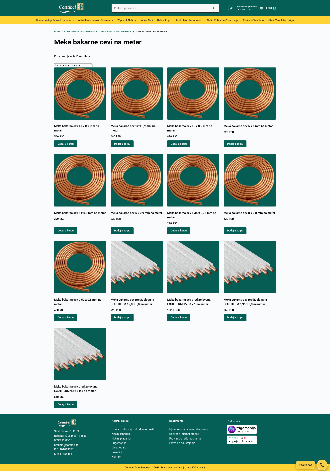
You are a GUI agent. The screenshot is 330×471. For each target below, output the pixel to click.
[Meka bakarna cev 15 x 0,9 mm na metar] (193, 93)
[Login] (261, 8)
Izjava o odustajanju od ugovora (188, 429)
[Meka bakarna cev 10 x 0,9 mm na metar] (80, 93)
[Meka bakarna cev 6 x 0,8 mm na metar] (80, 180)
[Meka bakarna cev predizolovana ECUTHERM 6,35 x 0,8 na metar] (250, 267)
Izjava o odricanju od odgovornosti (133, 429)
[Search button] (214, 8)
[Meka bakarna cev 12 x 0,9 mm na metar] (137, 93)
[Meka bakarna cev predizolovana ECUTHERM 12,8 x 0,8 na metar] (137, 267)
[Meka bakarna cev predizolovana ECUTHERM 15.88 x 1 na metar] (193, 267)
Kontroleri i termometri (188, 20)
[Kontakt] (322, 465)
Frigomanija (119, 443)
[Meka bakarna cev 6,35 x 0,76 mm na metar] (193, 180)
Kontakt (116, 456)
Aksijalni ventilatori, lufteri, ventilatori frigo (268, 20)
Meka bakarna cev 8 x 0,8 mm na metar (249, 213)
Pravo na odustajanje (182, 443)
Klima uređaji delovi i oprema (53, 20)
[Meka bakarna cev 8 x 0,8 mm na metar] (250, 180)
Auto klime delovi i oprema (94, 20)
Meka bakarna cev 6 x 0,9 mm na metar (136, 213)
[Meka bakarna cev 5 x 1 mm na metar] (250, 93)
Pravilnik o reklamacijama (185, 438)
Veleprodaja (119, 447)
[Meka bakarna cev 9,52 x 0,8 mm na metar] (80, 267)
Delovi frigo (164, 20)
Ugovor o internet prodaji (184, 434)
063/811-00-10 (244, 9)
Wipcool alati (125, 20)
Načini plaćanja (121, 438)
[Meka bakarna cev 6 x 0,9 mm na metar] (137, 180)
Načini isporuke (121, 434)
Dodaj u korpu (66, 143)
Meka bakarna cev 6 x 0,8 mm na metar (80, 213)
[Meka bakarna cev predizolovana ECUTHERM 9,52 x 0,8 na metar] (80, 354)
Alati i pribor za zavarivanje (222, 20)
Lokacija (117, 452)
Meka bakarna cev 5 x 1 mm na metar (248, 126)
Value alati (146, 20)
